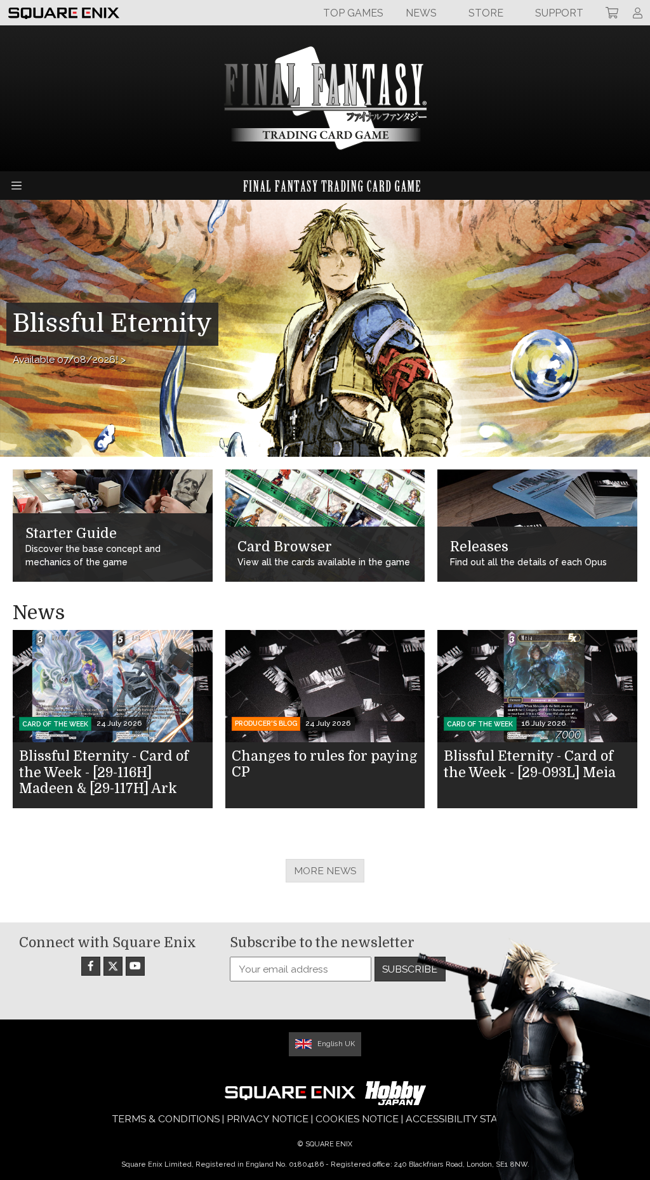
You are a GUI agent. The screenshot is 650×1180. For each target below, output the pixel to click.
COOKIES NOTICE (357, 1119)
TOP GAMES (353, 13)
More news (325, 871)
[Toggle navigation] (16, 185)
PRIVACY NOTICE (267, 1119)
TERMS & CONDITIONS (166, 1119)
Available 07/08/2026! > (69, 359)
